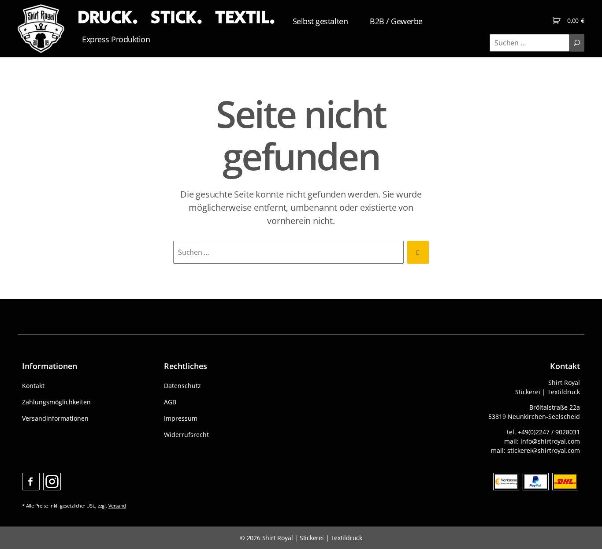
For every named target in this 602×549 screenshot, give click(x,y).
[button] (19, 529)
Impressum (180, 418)
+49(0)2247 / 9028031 (549, 432)
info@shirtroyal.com (550, 441)
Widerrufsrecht (186, 434)
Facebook (31, 481)
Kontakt (33, 385)
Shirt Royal (277, 538)
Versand (117, 505)
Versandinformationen (55, 418)
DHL (565, 481)
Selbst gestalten (320, 21)
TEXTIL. (245, 17)
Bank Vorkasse (506, 481)
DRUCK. (107, 17)
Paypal (536, 481)
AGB (170, 402)
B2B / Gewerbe (396, 21)
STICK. (176, 17)
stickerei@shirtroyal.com (543, 450)
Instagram (52, 481)
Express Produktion (116, 39)
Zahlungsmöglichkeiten (56, 402)
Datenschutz (182, 385)
